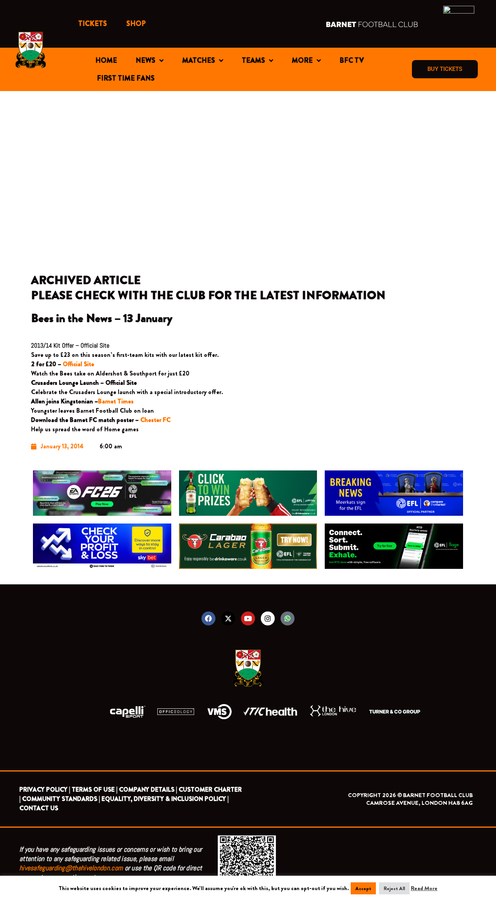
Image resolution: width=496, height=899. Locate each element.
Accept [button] (363, 888)
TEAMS (253, 60)
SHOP (136, 24)
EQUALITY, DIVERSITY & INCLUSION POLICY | (165, 798)
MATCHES (198, 60)
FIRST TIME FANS (126, 78)
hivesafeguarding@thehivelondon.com (71, 867)
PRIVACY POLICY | (44, 789)
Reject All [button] (394, 888)
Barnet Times (116, 401)
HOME (106, 60)
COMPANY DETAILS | (148, 789)
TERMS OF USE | (94, 789)
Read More (424, 888)
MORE (302, 60)
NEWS (145, 60)
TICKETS (92, 24)
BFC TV (351, 60)
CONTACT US (38, 808)
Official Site (78, 364)
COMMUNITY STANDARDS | (61, 798)
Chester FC (156, 419)
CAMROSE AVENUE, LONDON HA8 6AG (419, 803)
